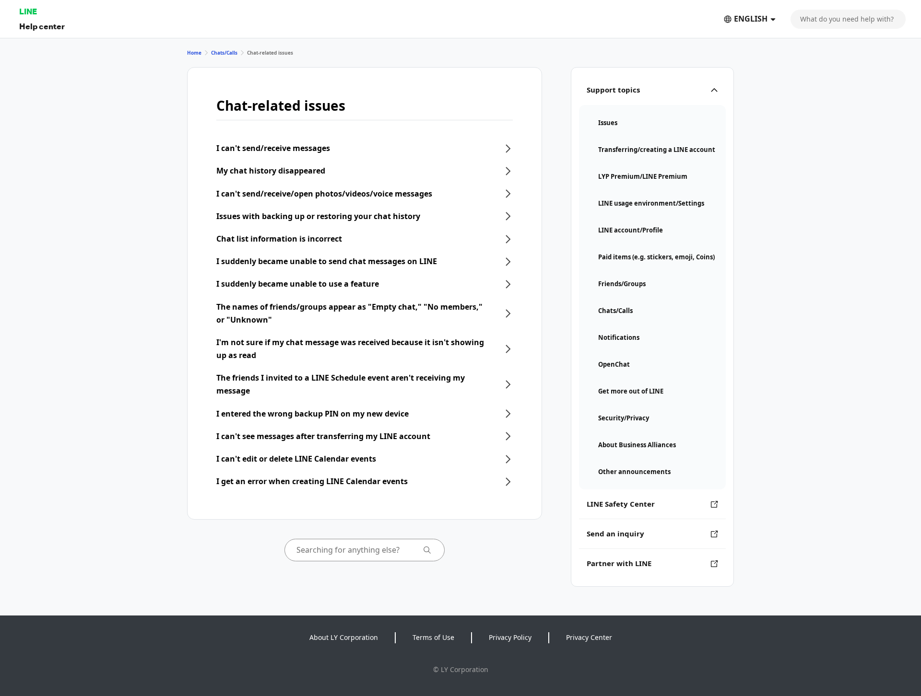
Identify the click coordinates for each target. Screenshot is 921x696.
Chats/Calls (224, 52)
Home (194, 52)
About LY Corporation (343, 637)
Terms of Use (433, 637)
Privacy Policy (510, 637)
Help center (42, 26)
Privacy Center (589, 637)
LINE (28, 11)
